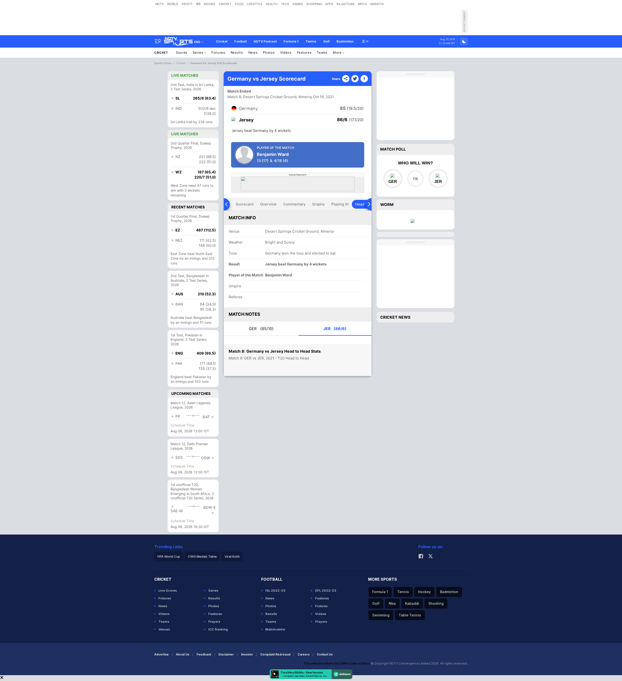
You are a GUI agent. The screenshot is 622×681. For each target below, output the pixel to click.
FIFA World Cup (168, 556)
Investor (247, 654)
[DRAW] (415, 178)
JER (334, 328)
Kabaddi (412, 603)
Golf (326, 41)
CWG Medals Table (202, 556)
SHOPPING (314, 4)
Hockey (424, 592)
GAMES (298, 4)
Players (214, 621)
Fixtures (218, 52)
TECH (285, 4)
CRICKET (225, 4)
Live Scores (167, 590)
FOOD (239, 4)
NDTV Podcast (265, 41)
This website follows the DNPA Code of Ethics (337, 663)
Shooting (436, 603)
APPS (329, 4)
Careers (304, 654)
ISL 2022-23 (275, 590)
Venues (164, 629)
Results (237, 52)
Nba (392, 603)
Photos (269, 52)
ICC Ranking (218, 629)
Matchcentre (275, 629)
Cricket (221, 41)
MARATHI (377, 4)
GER (261, 328)
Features (304, 52)
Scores (181, 52)
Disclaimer (226, 654)
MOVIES (209, 4)
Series (198, 52)
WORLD (172, 4)
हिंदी (198, 4)
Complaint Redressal (275, 654)
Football (240, 41)
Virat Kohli (232, 556)
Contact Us (325, 654)
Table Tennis (410, 615)
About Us (182, 654)
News (253, 52)
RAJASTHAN (345, 4)
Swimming (380, 615)
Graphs (318, 204)
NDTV (159, 4)
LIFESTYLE (254, 4)
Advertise (161, 654)
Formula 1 (291, 41)
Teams (322, 52)
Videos (286, 52)
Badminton (345, 41)
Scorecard (244, 204)
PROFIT (187, 4)
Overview (268, 204)
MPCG (362, 4)
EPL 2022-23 (325, 590)
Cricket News (395, 317)
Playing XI (339, 204)
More (338, 52)
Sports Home (163, 63)
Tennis (310, 41)
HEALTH (271, 4)
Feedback (204, 654)
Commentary (294, 204)
